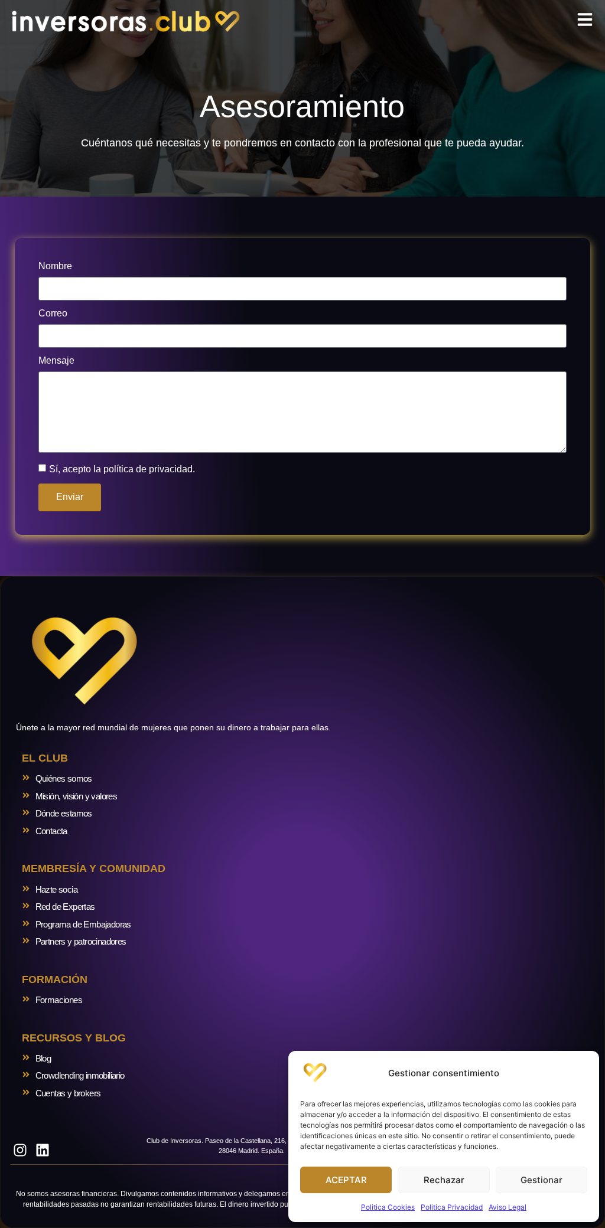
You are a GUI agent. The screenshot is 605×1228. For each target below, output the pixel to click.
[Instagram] (20, 1150)
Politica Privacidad (452, 1207)
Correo (52, 313)
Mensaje (56, 360)
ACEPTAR (346, 1179)
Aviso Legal (507, 1207)
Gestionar (541, 1179)
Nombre (55, 266)
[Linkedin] (43, 1150)
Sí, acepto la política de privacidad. (122, 468)
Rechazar (444, 1179)
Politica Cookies (388, 1207)
